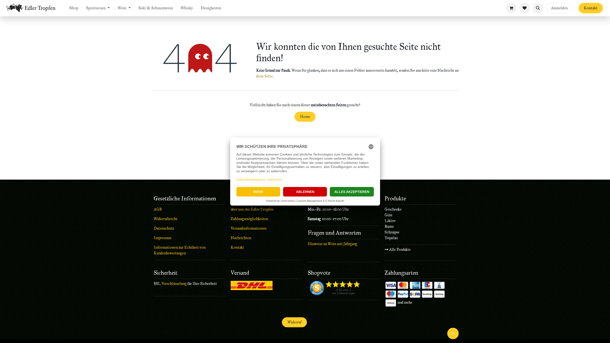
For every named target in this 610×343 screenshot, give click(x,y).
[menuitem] (74, 8)
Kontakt (590, 7)
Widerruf (294, 322)
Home (305, 116)
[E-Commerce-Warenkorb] (511, 8)
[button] (538, 8)
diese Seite (264, 76)
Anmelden (559, 7)
